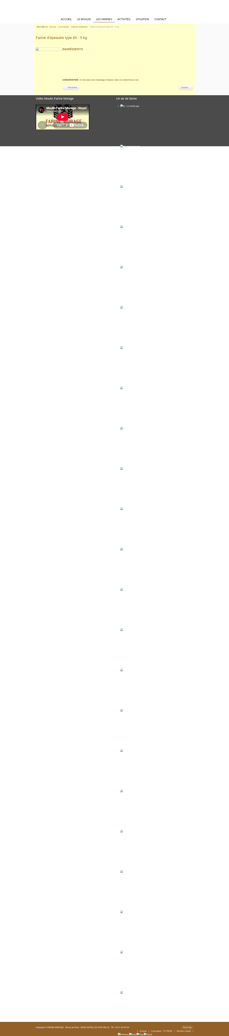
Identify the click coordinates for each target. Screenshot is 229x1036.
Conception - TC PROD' (162, 1031)
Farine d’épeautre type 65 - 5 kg (61, 38)
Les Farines (63, 27)
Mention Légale (184, 1031)
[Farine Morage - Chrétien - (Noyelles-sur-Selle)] (114, 7)
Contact (143, 1031)
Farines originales (79, 27)
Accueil (52, 27)
